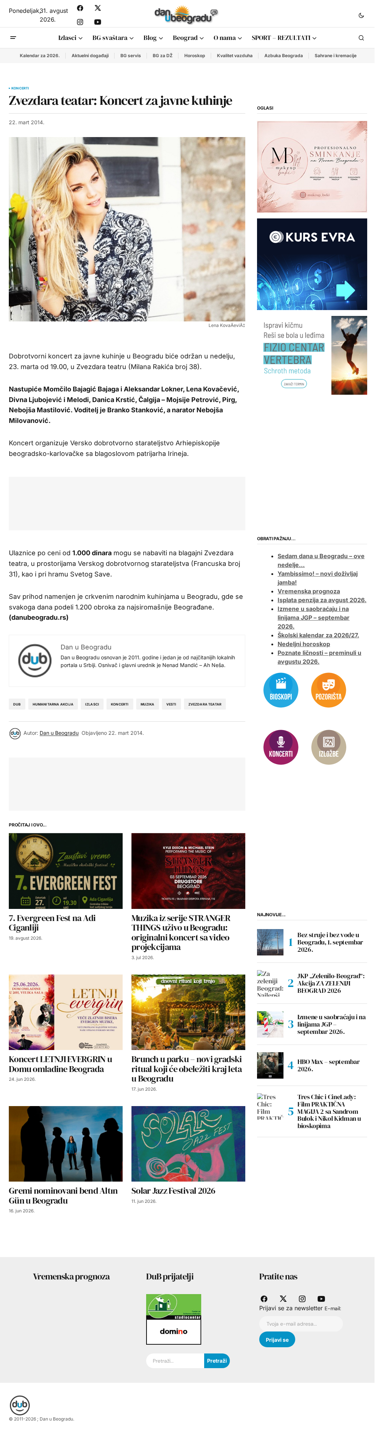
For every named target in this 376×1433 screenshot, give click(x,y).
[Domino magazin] (173, 1331)
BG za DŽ (163, 55)
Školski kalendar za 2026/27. (318, 635)
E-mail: (333, 1308)
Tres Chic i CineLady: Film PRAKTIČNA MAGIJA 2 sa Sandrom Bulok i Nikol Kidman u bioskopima (329, 1111)
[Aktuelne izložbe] (328, 746)
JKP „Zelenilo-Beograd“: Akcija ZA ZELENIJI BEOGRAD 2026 (331, 983)
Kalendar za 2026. (40, 55)
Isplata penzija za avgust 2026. (322, 600)
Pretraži (217, 1361)
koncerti (120, 704)
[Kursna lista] (312, 166)
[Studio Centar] (173, 1306)
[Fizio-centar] (312, 354)
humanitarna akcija (53, 704)
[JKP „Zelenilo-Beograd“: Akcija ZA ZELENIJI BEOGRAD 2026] (270, 983)
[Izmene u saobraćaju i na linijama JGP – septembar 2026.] (270, 1024)
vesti (171, 704)
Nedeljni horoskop (304, 644)
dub (17, 704)
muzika (148, 704)
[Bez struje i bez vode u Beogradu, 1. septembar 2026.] (270, 942)
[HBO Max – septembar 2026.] (270, 1065)
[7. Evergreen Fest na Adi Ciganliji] (66, 871)
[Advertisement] (151, 502)
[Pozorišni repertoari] (328, 689)
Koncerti (20, 88)
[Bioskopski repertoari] (281, 689)
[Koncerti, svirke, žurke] (281, 746)
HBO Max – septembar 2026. (328, 1065)
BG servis (130, 55)
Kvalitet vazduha (235, 55)
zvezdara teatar (205, 704)
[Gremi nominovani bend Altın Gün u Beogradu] (66, 1144)
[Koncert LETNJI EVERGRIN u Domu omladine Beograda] (66, 1012)
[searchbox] (175, 1360)
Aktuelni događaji (90, 55)
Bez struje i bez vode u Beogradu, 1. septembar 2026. (330, 942)
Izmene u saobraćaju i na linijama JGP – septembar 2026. (314, 617)
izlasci (92, 704)
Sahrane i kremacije (336, 55)
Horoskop (194, 55)
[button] (361, 15)
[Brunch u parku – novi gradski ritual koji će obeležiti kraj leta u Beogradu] (188, 1012)
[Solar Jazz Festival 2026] (188, 1144)
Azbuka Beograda (283, 55)
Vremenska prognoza (309, 591)
